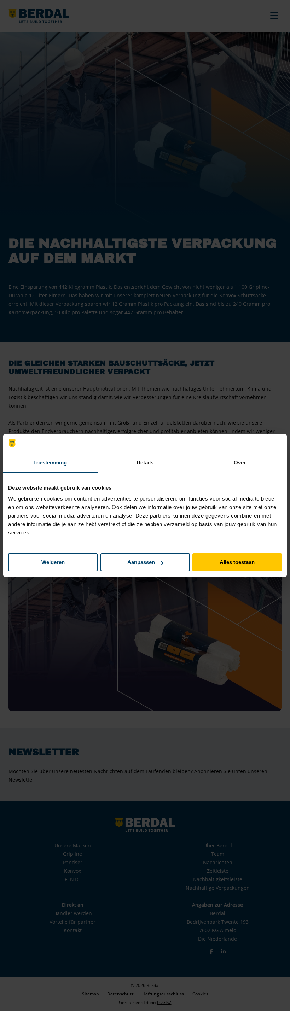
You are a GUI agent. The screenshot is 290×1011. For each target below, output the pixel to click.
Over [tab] (240, 463)
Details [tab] (145, 463)
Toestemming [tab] (50, 463)
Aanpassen (141, 562)
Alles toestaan (237, 562)
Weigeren (53, 562)
